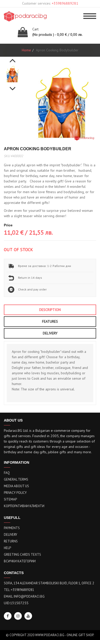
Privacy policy (15, 493)
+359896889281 (65, 3)
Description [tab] (50, 309)
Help (7, 548)
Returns (11, 541)
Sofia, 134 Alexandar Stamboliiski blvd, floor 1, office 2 (49, 583)
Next (12, 86)
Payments (12, 528)
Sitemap (10, 499)
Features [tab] (50, 321)
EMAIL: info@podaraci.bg (24, 596)
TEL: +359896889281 (19, 590)
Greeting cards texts (22, 554)
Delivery (10, 534)
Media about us (16, 486)
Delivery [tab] (50, 333)
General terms (16, 479)
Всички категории (20, 561)
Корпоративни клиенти (24, 506)
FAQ (7, 473)
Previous (12, 58)
